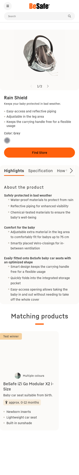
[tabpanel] (39, 242)
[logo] (39, 6)
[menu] (8, 6)
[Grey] (7, 140)
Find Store (39, 153)
